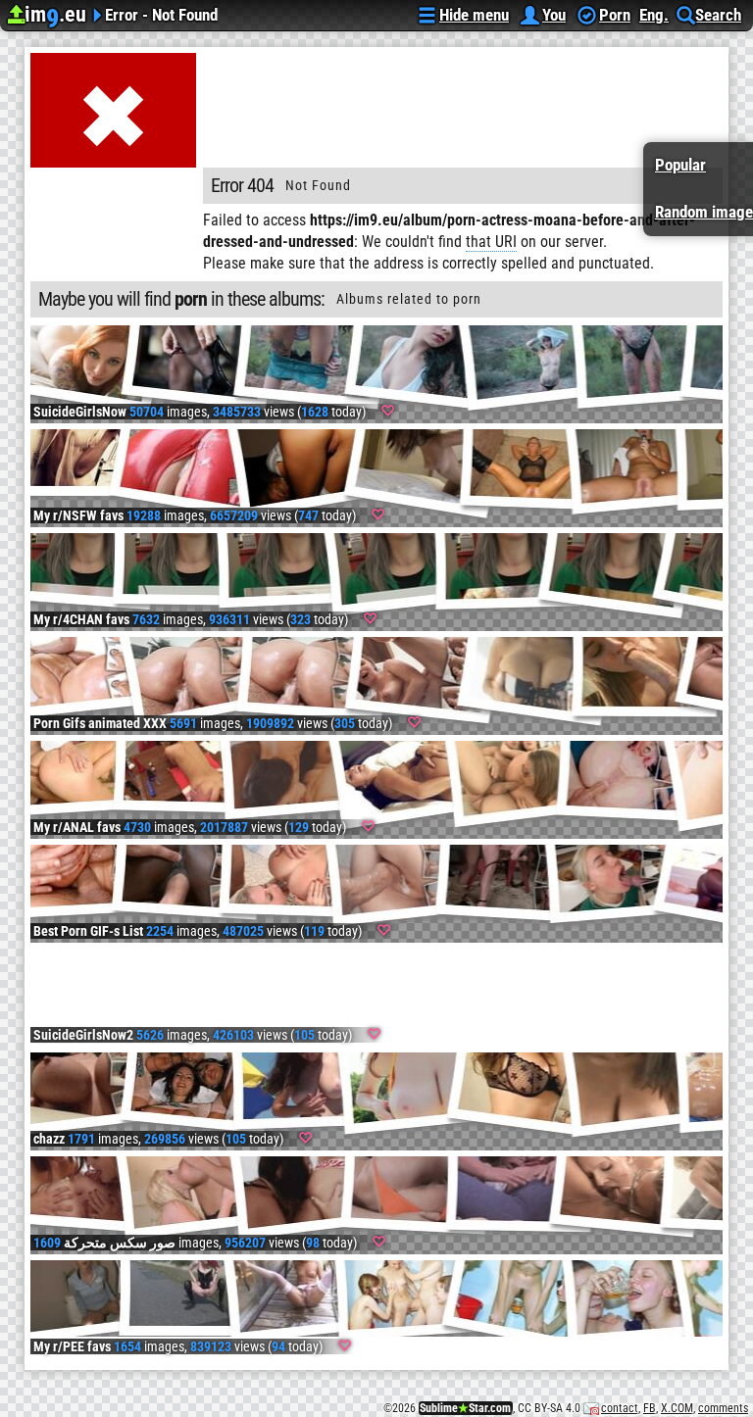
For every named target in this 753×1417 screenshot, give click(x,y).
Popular (680, 164)
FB (649, 1408)
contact (619, 1408)
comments (723, 1408)
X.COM (677, 1408)
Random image (704, 211)
